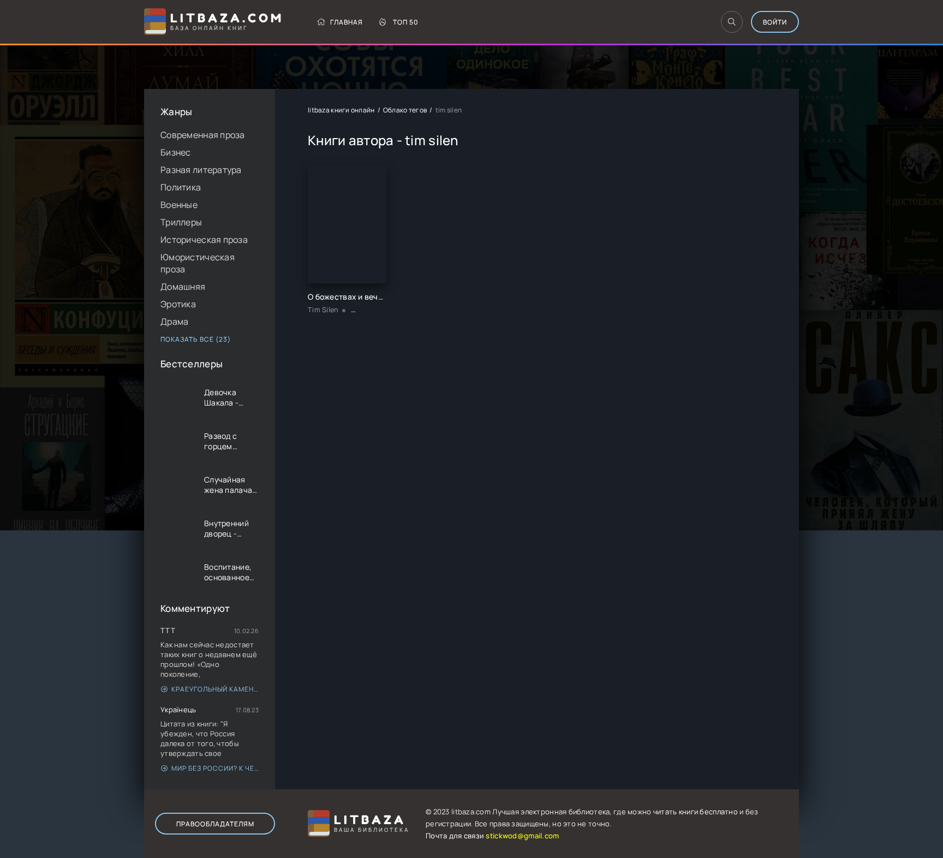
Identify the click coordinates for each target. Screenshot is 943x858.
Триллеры (181, 222)
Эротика (178, 304)
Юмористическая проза (197, 263)
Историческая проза (204, 240)
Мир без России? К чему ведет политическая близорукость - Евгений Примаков (215, 768)
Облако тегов (405, 110)
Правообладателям (215, 824)
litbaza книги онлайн (341, 110)
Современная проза (202, 135)
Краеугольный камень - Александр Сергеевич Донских (215, 689)
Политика (180, 187)
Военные (179, 205)
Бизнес (175, 152)
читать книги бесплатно (695, 812)
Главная (346, 22)
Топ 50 (406, 22)
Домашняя (182, 287)
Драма (174, 321)
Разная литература (201, 170)
